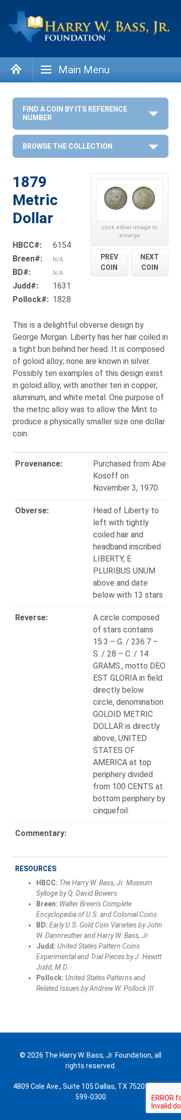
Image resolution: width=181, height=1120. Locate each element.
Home (16, 69)
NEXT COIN (149, 262)
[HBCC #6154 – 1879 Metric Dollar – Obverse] (116, 200)
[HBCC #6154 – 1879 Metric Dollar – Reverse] (144, 200)
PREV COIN (109, 262)
